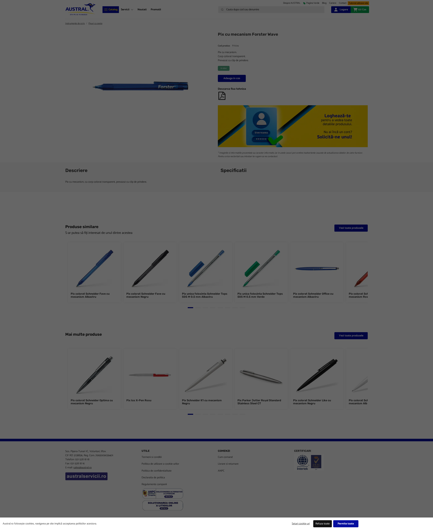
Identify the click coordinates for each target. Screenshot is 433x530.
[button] (333, 3)
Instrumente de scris (75, 24)
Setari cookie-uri (301, 523)
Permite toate (346, 523)
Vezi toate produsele (351, 228)
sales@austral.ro (82, 467)
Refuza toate (322, 523)
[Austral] (80, 9)
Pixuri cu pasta (95, 24)
